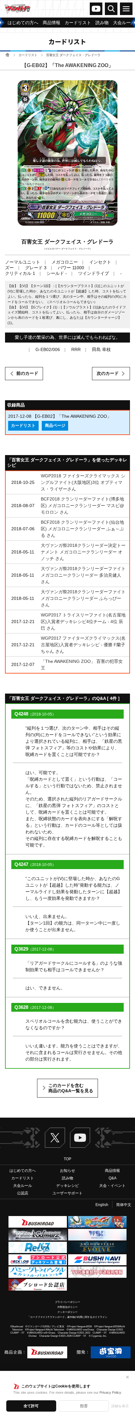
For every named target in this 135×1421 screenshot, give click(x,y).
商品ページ (55, 425)
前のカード (27, 373)
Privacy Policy (110, 1392)
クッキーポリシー (67, 1312)
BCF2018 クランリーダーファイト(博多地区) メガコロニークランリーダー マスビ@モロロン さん (82, 505)
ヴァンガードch (96, 9)
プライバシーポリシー (67, 1302)
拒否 (84, 1406)
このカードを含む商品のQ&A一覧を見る (70, 1088)
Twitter (55, 1138)
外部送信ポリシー (67, 1307)
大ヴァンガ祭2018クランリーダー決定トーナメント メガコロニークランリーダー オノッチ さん (83, 552)
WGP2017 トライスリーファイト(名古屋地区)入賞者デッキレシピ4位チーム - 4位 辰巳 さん (83, 621)
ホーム (7, 54)
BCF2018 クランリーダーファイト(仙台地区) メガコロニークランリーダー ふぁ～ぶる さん (82, 529)
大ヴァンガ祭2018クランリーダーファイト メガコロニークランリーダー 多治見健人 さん (83, 575)
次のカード (108, 373)
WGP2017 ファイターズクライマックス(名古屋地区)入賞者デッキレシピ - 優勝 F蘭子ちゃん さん (83, 645)
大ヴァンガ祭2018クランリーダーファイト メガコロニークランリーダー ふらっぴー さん (83, 598)
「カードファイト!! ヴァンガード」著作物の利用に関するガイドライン (67, 1317)
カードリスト (28, 55)
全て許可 (31, 1406)
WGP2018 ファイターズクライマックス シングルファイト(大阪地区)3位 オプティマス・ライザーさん (83, 482)
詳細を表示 (120, 1406)
